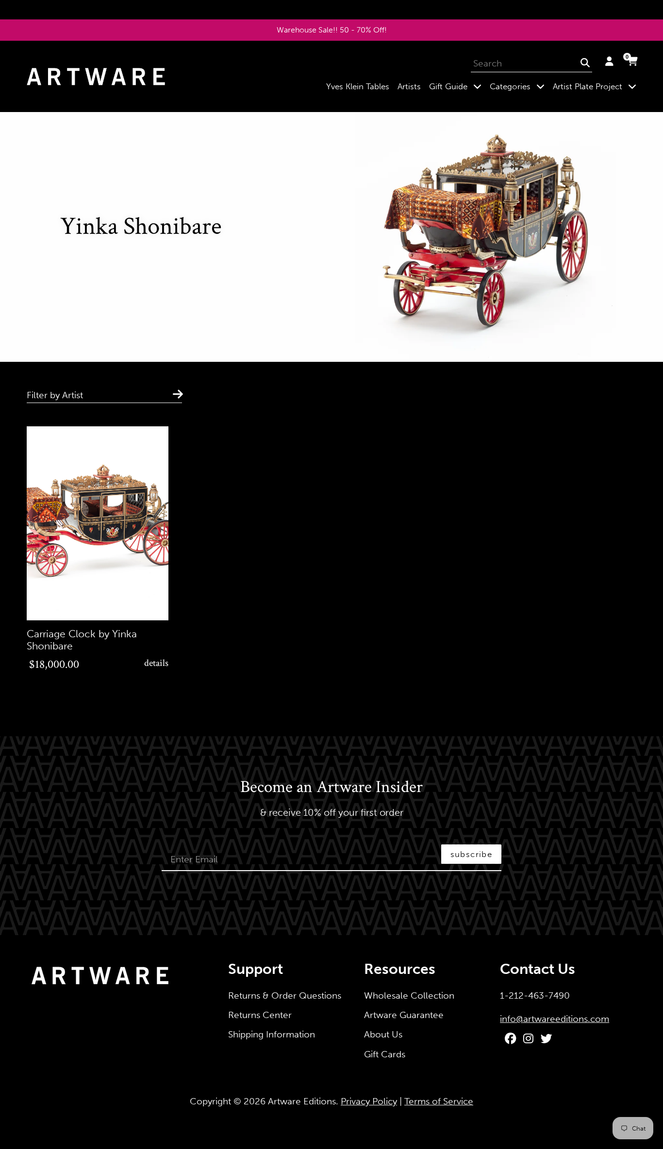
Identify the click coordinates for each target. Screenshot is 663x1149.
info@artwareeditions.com (554, 1018)
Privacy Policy (369, 1101)
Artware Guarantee (404, 1014)
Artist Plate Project (596, 86)
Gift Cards (384, 1054)
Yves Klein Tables (357, 86)
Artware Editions (302, 1101)
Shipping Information (271, 1034)
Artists (409, 86)
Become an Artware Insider (331, 787)
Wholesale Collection (409, 995)
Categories (519, 86)
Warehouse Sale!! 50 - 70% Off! (332, 29)
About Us (383, 1034)
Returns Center (260, 1014)
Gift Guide (457, 86)
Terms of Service (438, 1101)
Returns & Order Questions (284, 995)
